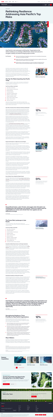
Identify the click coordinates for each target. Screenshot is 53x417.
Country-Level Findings (40, 228)
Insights (13, 1)
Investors (44, 1)
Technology (37, 408)
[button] (6, 384)
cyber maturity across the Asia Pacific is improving (16, 123)
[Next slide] (17, 367)
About (15, 1)
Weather (37, 409)
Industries (10, 1)
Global (50, 1)
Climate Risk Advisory (44, 364)
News (46, 1)
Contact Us (39, 1)
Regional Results (4, 4)
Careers (42, 1)
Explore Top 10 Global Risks (40, 76)
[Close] (52, 414)
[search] (17, 1)
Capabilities (6, 1)
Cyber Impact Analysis (31, 364)
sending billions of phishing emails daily (15, 113)
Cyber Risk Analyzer (17, 364)
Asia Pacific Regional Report (40, 277)
